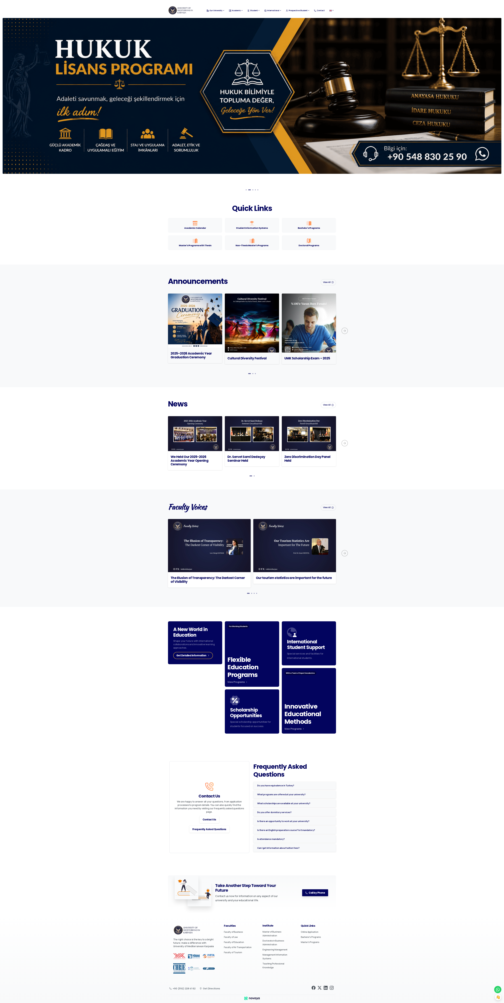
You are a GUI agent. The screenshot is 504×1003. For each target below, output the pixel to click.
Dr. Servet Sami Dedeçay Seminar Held (246, 459)
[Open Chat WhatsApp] (497, 989)
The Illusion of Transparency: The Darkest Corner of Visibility (208, 580)
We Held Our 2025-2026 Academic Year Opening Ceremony (189, 461)
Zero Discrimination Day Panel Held (307, 459)
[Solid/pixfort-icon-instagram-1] (332, 987)
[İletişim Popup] (498, 997)
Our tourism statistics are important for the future (294, 578)
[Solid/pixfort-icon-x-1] (320, 987)
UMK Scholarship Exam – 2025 (307, 358)
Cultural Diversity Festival (247, 358)
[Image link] (252, 998)
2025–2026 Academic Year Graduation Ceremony (191, 355)
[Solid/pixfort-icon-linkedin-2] (326, 987)
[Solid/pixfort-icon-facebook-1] (314, 987)
